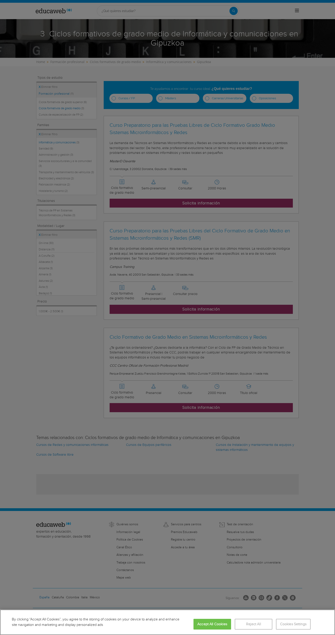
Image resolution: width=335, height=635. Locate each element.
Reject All (253, 624)
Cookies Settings (293, 624)
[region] (167, 622)
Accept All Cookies (212, 624)
